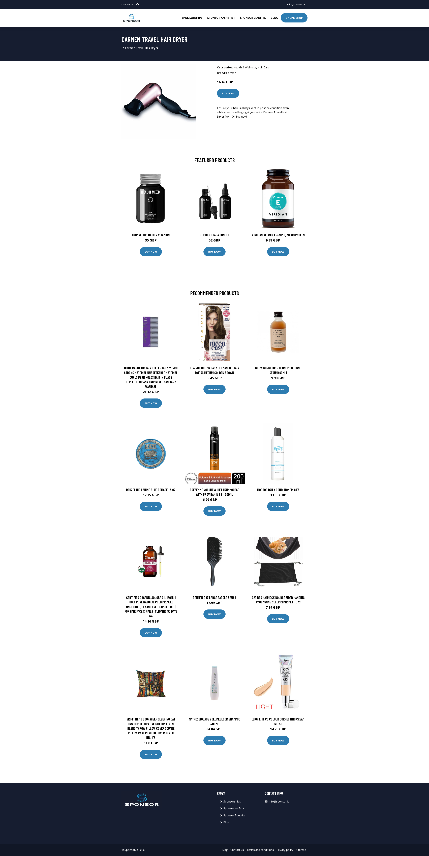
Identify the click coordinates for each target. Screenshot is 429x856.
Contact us (237, 850)
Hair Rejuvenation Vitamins (151, 235)
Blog (274, 18)
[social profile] (137, 4)
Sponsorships (192, 18)
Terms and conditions (260, 850)
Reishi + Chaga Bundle (214, 235)
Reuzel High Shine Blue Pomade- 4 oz (150, 490)
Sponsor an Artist (221, 18)
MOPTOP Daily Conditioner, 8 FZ (278, 490)
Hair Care (263, 67)
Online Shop (294, 17)
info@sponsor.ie (296, 4)
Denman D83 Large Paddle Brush (214, 597)
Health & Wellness (244, 67)
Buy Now (228, 93)
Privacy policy (285, 850)
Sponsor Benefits (253, 18)
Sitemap (301, 850)
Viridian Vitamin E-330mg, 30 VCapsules (278, 235)
